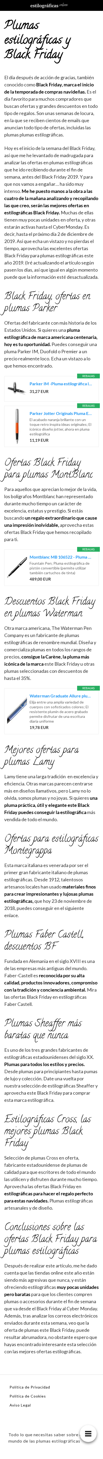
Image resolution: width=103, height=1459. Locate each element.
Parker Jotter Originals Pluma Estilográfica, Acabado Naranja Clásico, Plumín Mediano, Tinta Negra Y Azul (61, 413)
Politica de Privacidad (30, 1387)
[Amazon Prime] (59, 391)
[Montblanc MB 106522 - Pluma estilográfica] (17, 567)
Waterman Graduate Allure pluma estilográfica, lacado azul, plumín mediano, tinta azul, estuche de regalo (61, 695)
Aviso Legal (20, 1405)
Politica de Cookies (28, 1396)
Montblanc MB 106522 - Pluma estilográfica (61, 556)
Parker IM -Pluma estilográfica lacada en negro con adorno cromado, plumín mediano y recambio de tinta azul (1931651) (61, 383)
